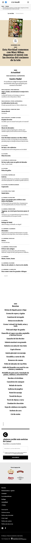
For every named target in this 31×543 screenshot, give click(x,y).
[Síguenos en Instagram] (2, 528)
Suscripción (5, 509)
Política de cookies (7, 521)
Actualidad (5, 502)
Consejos (4, 493)
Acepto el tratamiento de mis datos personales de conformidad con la (15, 453)
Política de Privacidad (18, 453)
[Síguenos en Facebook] (5, 528)
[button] (28, 2)
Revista (7, 6)
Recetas (4, 487)
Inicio (3, 6)
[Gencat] (18, 539)
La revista (11, 13)
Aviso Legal (5, 518)
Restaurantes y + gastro (8, 490)
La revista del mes (6, 496)
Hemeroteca (19, 13)
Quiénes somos (6, 512)
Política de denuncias (7, 524)
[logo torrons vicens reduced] (11, 471)
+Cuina (4, 505)
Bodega (4, 499)
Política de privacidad (7, 515)
